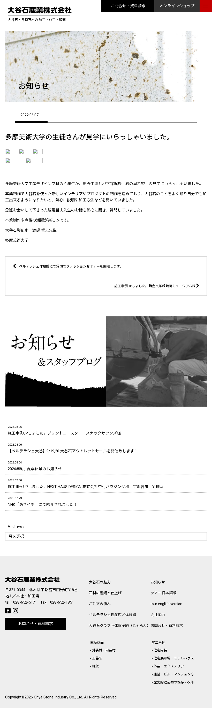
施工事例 (158, 642)
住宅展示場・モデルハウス (174, 658)
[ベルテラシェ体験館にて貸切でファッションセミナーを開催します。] (87, 275)
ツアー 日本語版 (163, 593)
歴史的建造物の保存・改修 (174, 682)
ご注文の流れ (100, 604)
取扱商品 (97, 642)
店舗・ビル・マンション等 (174, 674)
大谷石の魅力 (100, 582)
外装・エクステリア (169, 666)
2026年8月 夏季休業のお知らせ (35, 466)
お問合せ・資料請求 (128, 6)
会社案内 (157, 615)
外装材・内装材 (104, 650)
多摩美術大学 (16, 240)
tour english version (166, 604)
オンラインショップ (177, 6)
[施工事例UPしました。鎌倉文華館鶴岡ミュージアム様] (124, 294)
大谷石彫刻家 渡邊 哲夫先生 (31, 230)
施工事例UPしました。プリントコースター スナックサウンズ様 (64, 430)
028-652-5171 (25, 602)
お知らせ (157, 582)
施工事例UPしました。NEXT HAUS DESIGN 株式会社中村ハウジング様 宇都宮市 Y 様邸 (85, 484)
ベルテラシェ (112, 615)
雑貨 (95, 666)
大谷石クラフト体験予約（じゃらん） (119, 625)
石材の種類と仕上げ (105, 593)
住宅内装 (160, 650)
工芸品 (97, 658)
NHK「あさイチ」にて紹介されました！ (42, 502)
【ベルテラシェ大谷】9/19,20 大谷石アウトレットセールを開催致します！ (73, 448)
